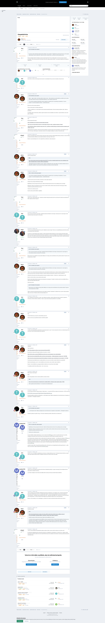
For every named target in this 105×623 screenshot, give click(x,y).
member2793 (77, 30)
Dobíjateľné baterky (21, 597)
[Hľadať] (87, 6)
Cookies (60, 612)
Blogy (26, 8)
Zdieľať (58, 39)
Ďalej (31, 44)
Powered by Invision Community (52, 615)
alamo (76, 24)
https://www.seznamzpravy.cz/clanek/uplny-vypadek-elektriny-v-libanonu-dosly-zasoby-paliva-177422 (46, 381)
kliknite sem (51, 619)
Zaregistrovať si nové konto (31, 564)
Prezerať (19, 5)
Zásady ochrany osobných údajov (52, 612)
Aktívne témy (36, 5)
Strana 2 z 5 (38, 44)
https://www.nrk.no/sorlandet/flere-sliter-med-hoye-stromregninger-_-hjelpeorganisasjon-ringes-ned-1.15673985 (47, 356)
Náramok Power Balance (22, 603)
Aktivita (24, 5)
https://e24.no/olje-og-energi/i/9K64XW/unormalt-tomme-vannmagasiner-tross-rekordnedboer (44, 354)
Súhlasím (20, 621)
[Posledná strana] (34, 44)
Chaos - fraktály (20, 581)
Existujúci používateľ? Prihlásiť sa (52, 2)
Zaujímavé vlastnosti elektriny (23, 592)
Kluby (18, 8)
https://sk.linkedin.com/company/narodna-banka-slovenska (38, 122)
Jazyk (44, 612)
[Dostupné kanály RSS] (87, 609)
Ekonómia (29, 40)
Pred (20, 44)
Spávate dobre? (20, 587)
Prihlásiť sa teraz (55, 564)
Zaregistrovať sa (63, 2)
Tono (75, 34)
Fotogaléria (30, 8)
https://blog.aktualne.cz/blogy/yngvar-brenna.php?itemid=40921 (39, 350)
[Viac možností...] (69, 47)
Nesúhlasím (26, 621)
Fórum (22, 8)
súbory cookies (25, 619)
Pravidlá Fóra (36, 8)
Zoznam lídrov (42, 8)
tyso (75, 27)
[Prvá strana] (18, 44)
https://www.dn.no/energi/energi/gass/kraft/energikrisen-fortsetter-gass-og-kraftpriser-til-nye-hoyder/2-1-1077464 (48, 358)
